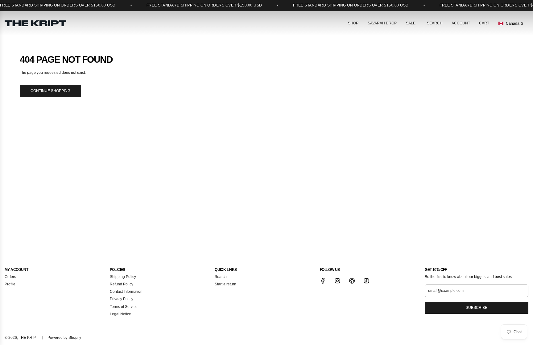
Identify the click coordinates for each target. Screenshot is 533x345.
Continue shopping (50, 91)
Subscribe (476, 307)
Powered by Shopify (64, 337)
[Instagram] (337, 281)
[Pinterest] (352, 281)
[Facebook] (323, 281)
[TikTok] (366, 281)
